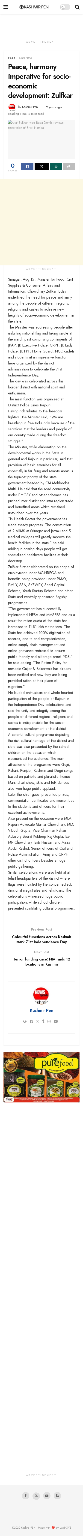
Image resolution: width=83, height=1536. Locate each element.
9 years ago (54, 107)
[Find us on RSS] (57, 1495)
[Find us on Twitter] (36, 1496)
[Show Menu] (5, 7)
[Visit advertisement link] (41, 1077)
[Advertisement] (41, 24)
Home (11, 58)
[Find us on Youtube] (46, 1495)
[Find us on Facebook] (25, 1495)
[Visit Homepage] (34, 6)
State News (25, 58)
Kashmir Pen (30, 107)
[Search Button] (77, 7)
